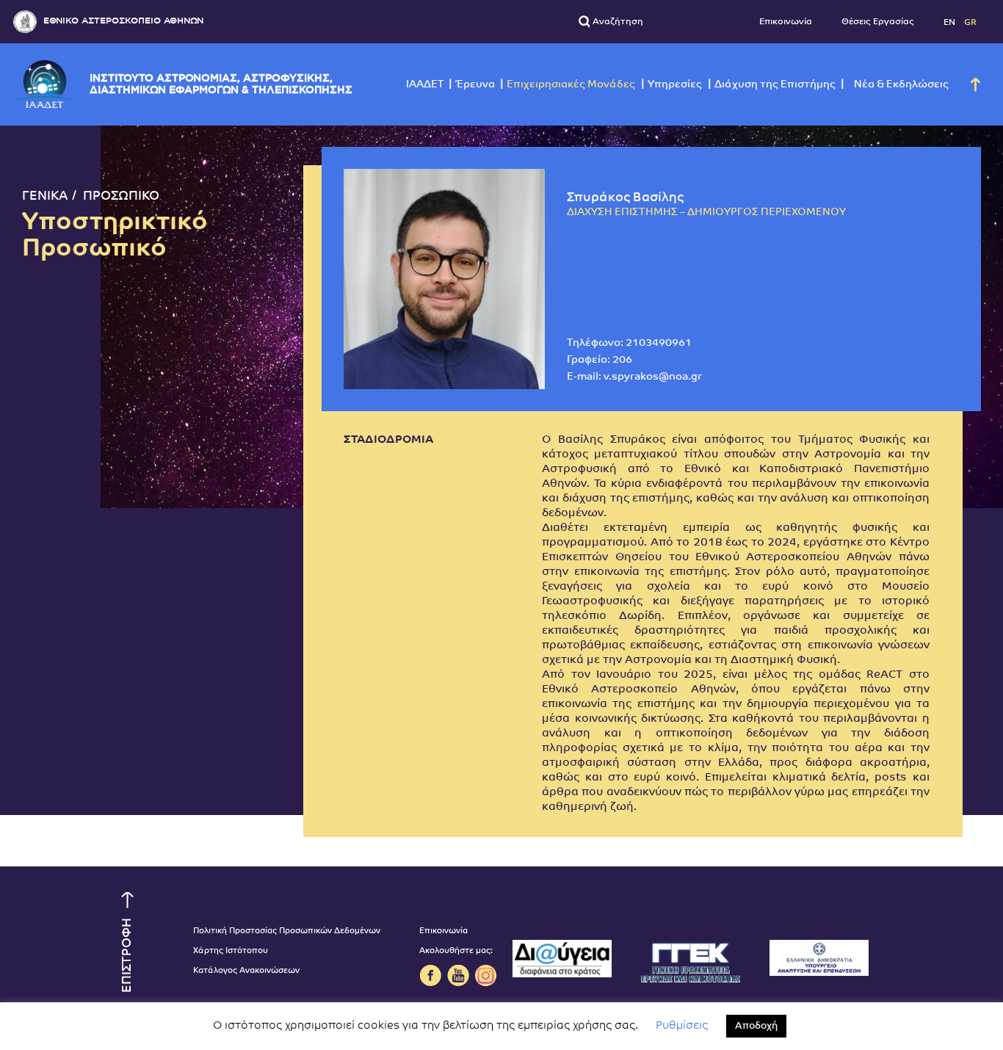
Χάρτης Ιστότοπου (230, 951)
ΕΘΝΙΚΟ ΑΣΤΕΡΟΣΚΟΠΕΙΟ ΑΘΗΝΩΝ (123, 21)
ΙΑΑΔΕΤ (425, 85)
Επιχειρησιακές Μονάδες (571, 85)
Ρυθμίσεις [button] (682, 1026)
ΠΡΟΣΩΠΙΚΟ (121, 196)
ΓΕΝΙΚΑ (45, 196)
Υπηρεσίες (675, 85)
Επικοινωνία (785, 22)
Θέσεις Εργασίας (877, 22)
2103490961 (659, 343)
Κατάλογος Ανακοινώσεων (246, 971)
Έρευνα (475, 85)
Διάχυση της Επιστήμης (775, 85)
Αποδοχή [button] (756, 1026)
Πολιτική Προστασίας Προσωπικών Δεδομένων (286, 931)
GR (970, 22)
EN (950, 22)
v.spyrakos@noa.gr (653, 377)
